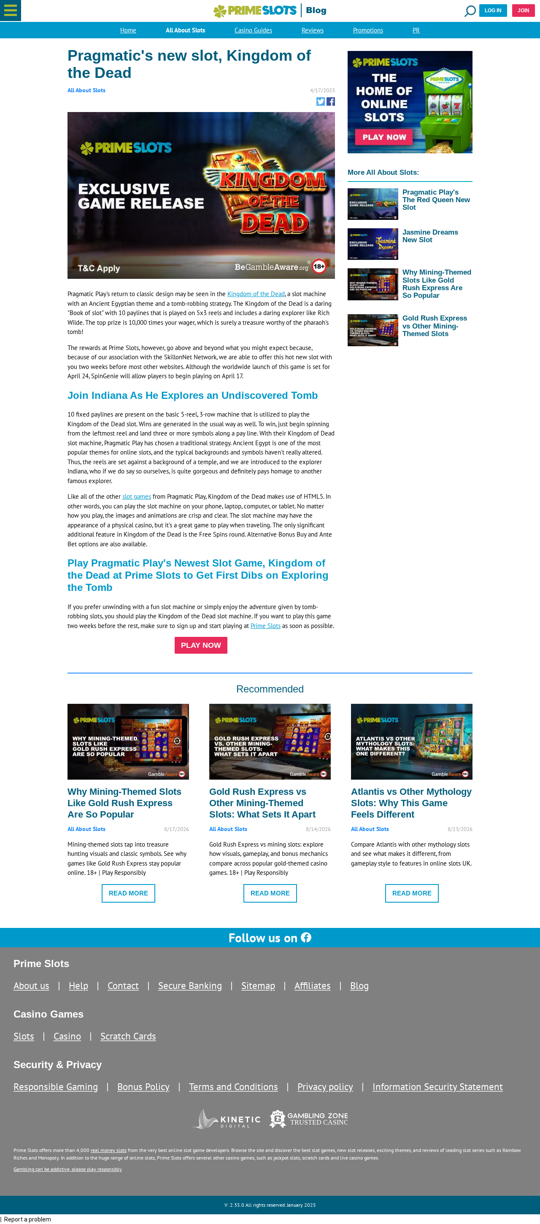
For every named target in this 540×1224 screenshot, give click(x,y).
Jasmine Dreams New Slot (430, 235)
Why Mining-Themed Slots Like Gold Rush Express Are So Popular (436, 283)
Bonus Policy (143, 1086)
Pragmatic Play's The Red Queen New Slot (436, 199)
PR (416, 30)
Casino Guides (253, 30)
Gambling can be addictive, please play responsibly (68, 1169)
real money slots (109, 1150)
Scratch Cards (128, 1036)
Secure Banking (190, 985)
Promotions (368, 30)
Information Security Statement (438, 1086)
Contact (123, 985)
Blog (359, 985)
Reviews (313, 30)
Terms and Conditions (233, 1086)
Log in (493, 10)
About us (31, 985)
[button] (10, 10)
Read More (128, 893)
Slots (24, 1036)
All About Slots (185, 30)
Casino (67, 1036)
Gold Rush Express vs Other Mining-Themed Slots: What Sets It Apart (262, 803)
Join (523, 10)
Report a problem (27, 1219)
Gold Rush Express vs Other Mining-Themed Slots (434, 325)
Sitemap (258, 985)
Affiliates (312, 985)
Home (128, 30)
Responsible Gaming (56, 1086)
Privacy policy (325, 1086)
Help (78, 985)
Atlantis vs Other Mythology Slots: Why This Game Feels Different (411, 803)
